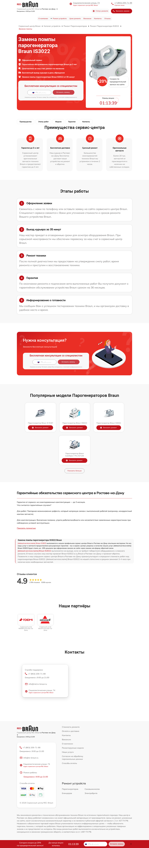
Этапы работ (43, 122)
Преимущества (26, 122)
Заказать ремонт (41, 428)
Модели (58, 122)
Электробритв (91, 793)
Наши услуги (68, 752)
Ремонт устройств (60, 18)
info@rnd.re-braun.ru (38, 684)
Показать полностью (26, 528)
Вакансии (87, 18)
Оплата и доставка (70, 731)
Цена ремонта (75, 18)
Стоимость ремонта (71, 727)
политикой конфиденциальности (67, 97)
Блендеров (67, 793)
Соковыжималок (92, 789)
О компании (43, 18)
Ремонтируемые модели (73, 748)
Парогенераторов (70, 789)
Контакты (98, 18)
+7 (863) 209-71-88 (123, 3)
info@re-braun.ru (30, 758)
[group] (26, 622)
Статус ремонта (102, 11)
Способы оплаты (69, 763)
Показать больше (74, 471)
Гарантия (72, 122)
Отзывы (107, 18)
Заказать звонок (122, 11)
